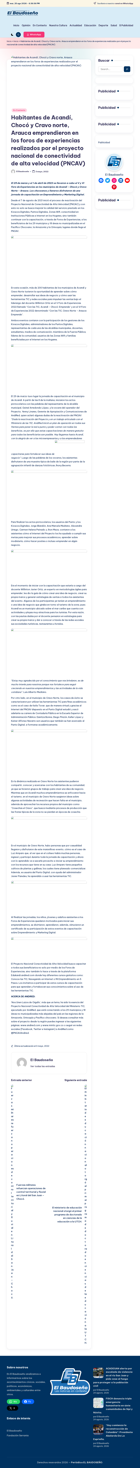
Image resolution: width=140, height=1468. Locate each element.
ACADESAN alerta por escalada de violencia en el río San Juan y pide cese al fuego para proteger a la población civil (112, 1377)
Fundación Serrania (18, 1435)
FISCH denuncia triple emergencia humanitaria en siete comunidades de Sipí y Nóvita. (112, 1405)
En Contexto (19, 110)
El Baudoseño (41, 1060)
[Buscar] (127, 69)
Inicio (9, 41)
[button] (34, 34)
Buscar (104, 60)
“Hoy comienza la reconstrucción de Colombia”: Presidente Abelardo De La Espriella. (113, 1432)
